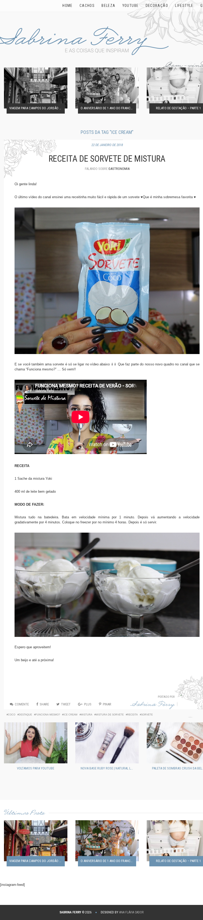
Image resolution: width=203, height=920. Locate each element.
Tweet (66, 704)
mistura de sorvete (110, 714)
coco (11, 714)
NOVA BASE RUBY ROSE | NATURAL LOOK (108, 768)
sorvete (147, 714)
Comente (22, 704)
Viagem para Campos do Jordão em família (37, 108)
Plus (87, 704)
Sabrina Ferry (152, 705)
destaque (25, 714)
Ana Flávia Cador (131, 912)
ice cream (70, 714)
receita (132, 714)
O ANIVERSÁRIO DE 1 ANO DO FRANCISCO (108, 108)
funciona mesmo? (47, 714)
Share (44, 704)
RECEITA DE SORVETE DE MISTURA (107, 159)
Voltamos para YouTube (35, 768)
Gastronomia (119, 169)
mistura (86, 714)
